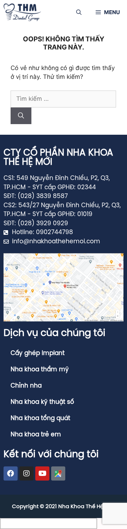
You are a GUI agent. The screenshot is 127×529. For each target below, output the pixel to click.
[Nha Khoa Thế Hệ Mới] (22, 12)
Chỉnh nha (26, 386)
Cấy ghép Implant (38, 353)
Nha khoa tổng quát (40, 418)
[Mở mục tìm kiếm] (79, 12)
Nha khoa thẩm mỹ (40, 369)
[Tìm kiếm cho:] (63, 98)
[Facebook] (11, 473)
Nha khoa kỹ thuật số (42, 402)
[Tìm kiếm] (21, 115)
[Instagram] (26, 473)
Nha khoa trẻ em (36, 434)
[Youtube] (42, 473)
